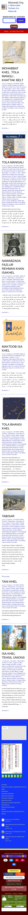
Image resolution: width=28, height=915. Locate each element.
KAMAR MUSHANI (19, 99)
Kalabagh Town (9, 99)
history (4, 281)
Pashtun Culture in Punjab (14, 197)
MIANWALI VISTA (6, 800)
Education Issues (7, 176)
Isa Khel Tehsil (15, 440)
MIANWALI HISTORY (7, 796)
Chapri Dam (5, 174)
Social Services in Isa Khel (15, 291)
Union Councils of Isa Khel (9, 454)
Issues (8, 284)
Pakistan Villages (11, 195)
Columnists (9, 279)
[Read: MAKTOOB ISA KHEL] (14, 330)
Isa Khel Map (5, 92)
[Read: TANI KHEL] (6, 576)
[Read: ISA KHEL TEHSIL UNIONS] (14, 637)
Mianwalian (8, 831)
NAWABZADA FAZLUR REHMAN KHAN (13, 288)
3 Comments (5, 661)
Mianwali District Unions (9, 192)
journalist (13, 284)
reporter (4, 291)
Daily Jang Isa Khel (18, 279)
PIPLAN (3, 809)
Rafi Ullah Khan (17, 290)
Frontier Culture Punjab (9, 90)
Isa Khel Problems (11, 283)
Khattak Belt (5, 188)
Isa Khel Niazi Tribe (15, 92)
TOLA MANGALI (13, 162)
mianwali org (5, 805)
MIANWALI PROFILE (7, 798)
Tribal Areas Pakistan (8, 204)
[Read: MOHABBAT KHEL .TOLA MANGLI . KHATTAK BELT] (14, 52)
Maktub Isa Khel (15, 286)
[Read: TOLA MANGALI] (14, 146)
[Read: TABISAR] (14, 500)
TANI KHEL (9, 581)
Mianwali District (20, 190)
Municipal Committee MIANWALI (10, 802)
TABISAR (8, 516)
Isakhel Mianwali (14, 97)
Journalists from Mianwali (15, 364)
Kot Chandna (5, 101)
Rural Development (12, 199)
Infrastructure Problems (9, 178)
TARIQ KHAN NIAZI (19, 831)
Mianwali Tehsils (16, 102)
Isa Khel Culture (11, 281)
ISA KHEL (16, 276)
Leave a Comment (7, 83)
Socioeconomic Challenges (9, 200)
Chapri (23, 88)
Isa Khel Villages (17, 442)
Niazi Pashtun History (18, 449)
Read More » (5, 128)
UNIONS (4, 685)
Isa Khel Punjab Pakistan (15, 94)
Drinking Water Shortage (16, 174)
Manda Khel (13, 101)
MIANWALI (8, 676)
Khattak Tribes (13, 188)
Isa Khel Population (14, 439)
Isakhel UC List (16, 444)
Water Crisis (10, 206)
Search (20, 20)
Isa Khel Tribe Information (16, 95)
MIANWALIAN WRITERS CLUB (15, 355)
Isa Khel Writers (21, 283)
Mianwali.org (15, 2)
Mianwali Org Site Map (7, 807)
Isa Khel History (20, 90)
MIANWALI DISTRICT (7, 793)
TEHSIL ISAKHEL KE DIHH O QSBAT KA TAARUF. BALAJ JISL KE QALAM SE (14, 86)
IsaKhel (4, 284)
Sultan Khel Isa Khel (12, 202)
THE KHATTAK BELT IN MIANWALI (14, 171)
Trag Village (10, 108)
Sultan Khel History (11, 106)
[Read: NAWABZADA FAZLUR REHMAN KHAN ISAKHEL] (14, 244)
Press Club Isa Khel (7, 290)
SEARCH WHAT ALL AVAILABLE (14, 17)
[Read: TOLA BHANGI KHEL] (14, 408)
